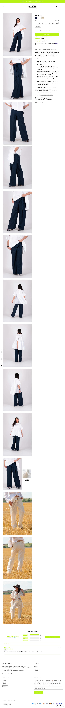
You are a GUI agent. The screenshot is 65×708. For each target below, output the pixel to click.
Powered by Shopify (7, 704)
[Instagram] (5, 673)
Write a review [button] (52, 637)
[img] (7, 647)
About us (4, 680)
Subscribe (38, 692)
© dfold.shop (7, 702)
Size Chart (36, 670)
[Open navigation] (2, 6)
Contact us (36, 666)
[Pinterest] (42, 102)
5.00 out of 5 (16, 636)
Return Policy (36, 669)
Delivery (35, 667)
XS (36, 23)
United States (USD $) (9, 700)
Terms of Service (5, 686)
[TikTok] (11, 673)
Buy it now (47, 34)
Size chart (57, 20)
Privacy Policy (5, 684)
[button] (38, 38)
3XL (57, 23)
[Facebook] (39, 102)
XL (49, 23)
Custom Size (38, 26)
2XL (53, 23)
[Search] (59, 6)
